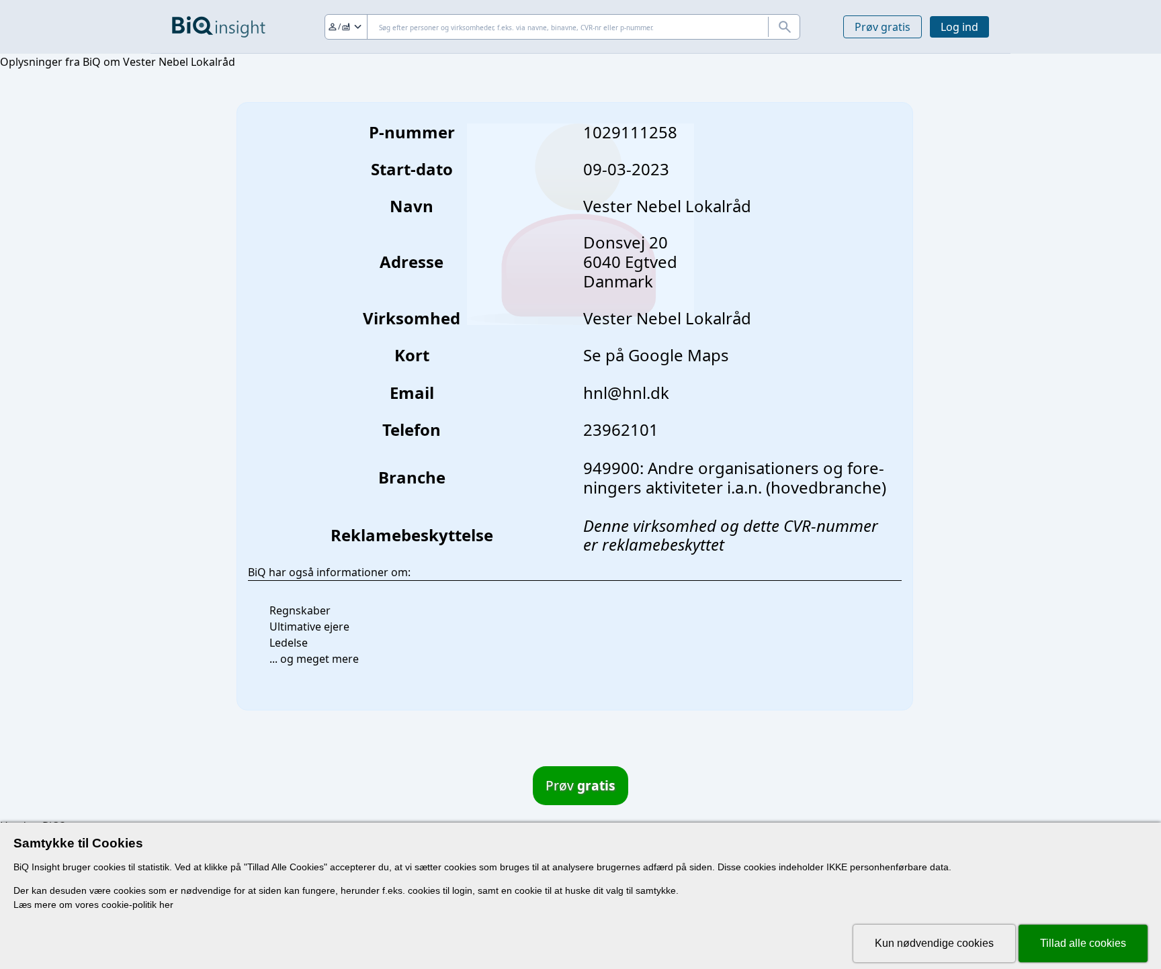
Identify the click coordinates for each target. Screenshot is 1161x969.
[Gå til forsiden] (218, 27)
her (166, 904)
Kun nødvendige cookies (934, 943)
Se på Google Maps (656, 355)
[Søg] (784, 27)
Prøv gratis (882, 26)
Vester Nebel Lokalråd (667, 318)
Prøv (580, 785)
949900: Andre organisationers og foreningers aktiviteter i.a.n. (733, 477)
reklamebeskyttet (663, 544)
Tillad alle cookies (1083, 943)
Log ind (959, 26)
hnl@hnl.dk (626, 392)
